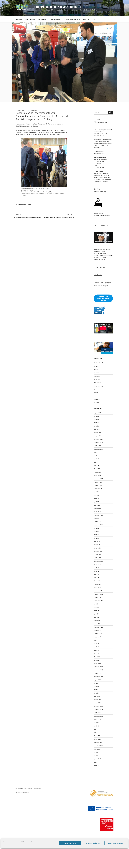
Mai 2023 (96, 535)
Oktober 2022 (97, 558)
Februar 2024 (97, 508)
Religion (96, 392)
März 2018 (97, 736)
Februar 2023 (97, 544)
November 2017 (98, 745)
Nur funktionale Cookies (92, 843)
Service (85, 19)
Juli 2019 (96, 683)
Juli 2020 (96, 643)
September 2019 (98, 676)
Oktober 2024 (98, 485)
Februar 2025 (97, 472)
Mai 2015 (96, 762)
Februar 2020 (97, 660)
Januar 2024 (97, 511)
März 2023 (97, 541)
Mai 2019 (96, 690)
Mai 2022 (96, 574)
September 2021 (98, 600)
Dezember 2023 (98, 515)
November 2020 (98, 630)
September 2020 (98, 637)
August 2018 (97, 719)
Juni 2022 (96, 571)
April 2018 (96, 732)
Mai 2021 (96, 610)
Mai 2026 (96, 422)
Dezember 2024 (98, 479)
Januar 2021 (97, 624)
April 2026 (96, 426)
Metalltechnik (97, 382)
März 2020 (97, 657)
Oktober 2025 (98, 446)
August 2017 (97, 749)
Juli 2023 (96, 528)
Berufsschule (42, 19)
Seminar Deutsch (98, 396)
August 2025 (97, 452)
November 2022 (98, 554)
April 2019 (96, 693)
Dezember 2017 (98, 742)
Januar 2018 (97, 739)
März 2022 (97, 581)
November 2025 (98, 442)
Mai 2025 (96, 462)
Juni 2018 (96, 726)
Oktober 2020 (98, 633)
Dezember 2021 (98, 591)
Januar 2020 (97, 663)
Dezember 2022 (98, 551)
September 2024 (98, 488)
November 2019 (98, 670)
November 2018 (98, 709)
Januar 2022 (97, 587)
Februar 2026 (97, 432)
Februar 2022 (97, 584)
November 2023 (98, 518)
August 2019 (97, 680)
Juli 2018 (96, 722)
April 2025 (96, 465)
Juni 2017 (96, 755)
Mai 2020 (96, 650)
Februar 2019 (97, 699)
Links (93, 19)
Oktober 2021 (97, 597)
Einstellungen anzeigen (115, 843)
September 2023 (98, 525)
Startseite (19, 19)
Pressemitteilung (98, 386)
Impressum (19, 792)
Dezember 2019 (98, 666)
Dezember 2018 (98, 706)
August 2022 (97, 564)
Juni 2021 (96, 607)
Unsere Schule (29, 19)
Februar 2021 (97, 620)
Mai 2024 (96, 498)
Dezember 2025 (98, 439)
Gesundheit (97, 376)
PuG (95, 389)
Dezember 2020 (98, 627)
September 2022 (98, 561)
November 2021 (98, 594)
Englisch (96, 369)
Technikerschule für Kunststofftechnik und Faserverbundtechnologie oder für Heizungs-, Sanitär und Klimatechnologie (103, 255)
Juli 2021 (96, 604)
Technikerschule (55, 19)
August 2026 (97, 413)
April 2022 (96, 577)
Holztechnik (97, 379)
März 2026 (97, 429)
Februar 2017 (97, 759)
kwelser (35, 110)
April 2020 (97, 653)
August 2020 (97, 640)
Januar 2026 (97, 436)
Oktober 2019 (97, 673)
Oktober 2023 (98, 521)
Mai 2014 (96, 765)
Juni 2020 (96, 647)
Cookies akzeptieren (69, 843)
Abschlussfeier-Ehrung (100, 363)
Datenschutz (26, 792)
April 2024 (96, 502)
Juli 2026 (96, 416)
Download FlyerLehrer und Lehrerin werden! (103, 298)
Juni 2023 (96, 531)
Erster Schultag (98, 275)
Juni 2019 (96, 686)
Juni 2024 (96, 495)
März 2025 (97, 469)
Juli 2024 (96, 492)
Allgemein (96, 366)
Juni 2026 (96, 419)
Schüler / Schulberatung (71, 19)
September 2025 (98, 449)
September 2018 (98, 716)
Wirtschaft (97, 402)
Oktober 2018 (97, 713)
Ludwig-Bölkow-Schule (58, 7)
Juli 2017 (96, 752)
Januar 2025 (97, 475)
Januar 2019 (97, 703)
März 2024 (97, 505)
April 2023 (96, 538)
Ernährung (96, 373)
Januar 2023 (97, 548)
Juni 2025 (96, 459)
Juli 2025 (96, 455)
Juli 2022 (96, 567)
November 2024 (98, 482)
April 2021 (96, 614)
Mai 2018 (96, 729)
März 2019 (97, 696)
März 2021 (97, 617)
